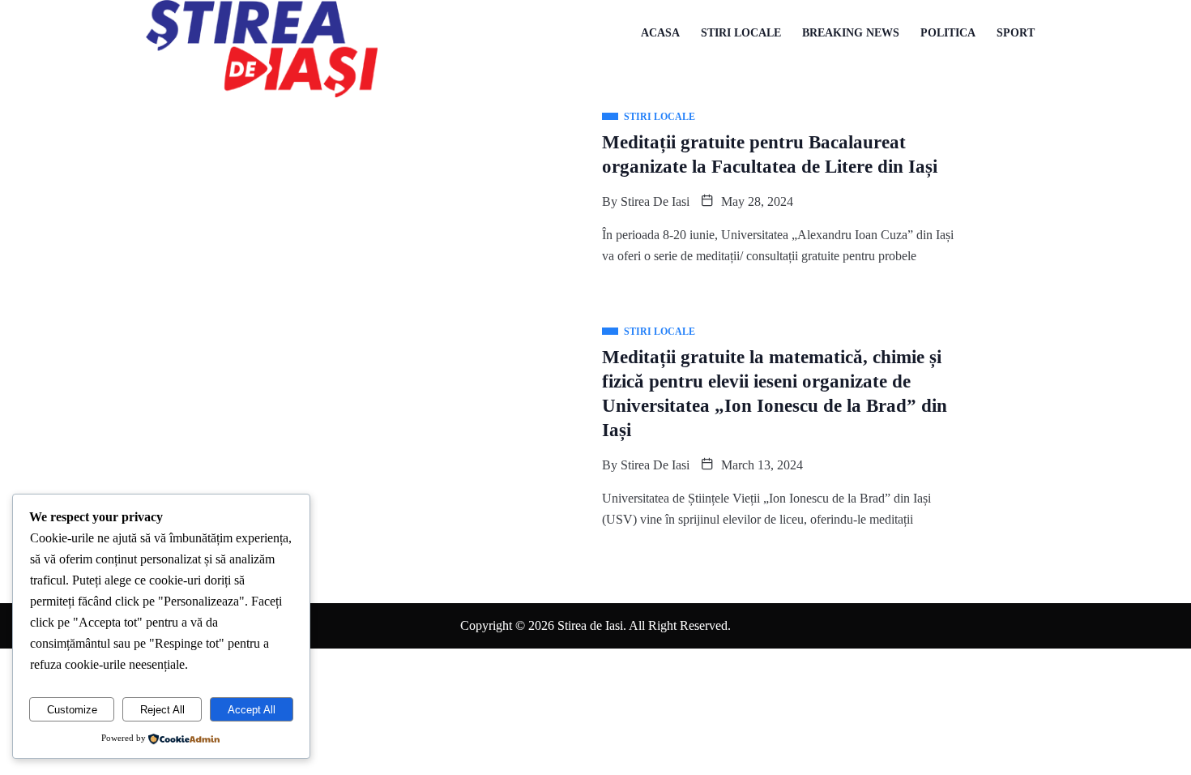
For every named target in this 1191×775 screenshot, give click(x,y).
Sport (1016, 33)
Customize (72, 710)
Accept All (251, 710)
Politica (947, 33)
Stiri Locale (741, 33)
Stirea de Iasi (655, 201)
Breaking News (850, 33)
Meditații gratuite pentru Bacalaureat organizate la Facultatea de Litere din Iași (769, 154)
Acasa (660, 33)
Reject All (162, 710)
